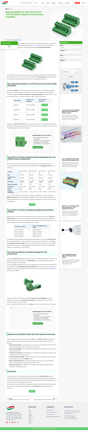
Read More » (64, 122)
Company (62, 50)
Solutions (30, 415)
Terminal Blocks (50, 410)
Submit (71, 76)
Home (29, 410)
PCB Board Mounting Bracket (53, 416)
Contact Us (30, 417)
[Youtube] (12, 422)
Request (30, 421)
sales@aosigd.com (71, 416)
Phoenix (47, 268)
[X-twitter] (18, 422)
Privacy (30, 419)
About (29, 411)
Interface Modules (50, 414)
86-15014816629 (71, 417)
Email (62, 55)
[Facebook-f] (9, 422)
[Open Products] (56, 3)
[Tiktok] (15, 422)
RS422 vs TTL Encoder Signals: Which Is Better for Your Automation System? (71, 207)
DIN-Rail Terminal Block (51, 412)
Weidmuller (54, 268)
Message (62, 60)
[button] (14, 40)
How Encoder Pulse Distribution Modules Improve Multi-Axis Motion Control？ (71, 111)
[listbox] (84, 3)
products (30, 413)
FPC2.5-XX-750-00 (37, 45)
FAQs (29, 423)
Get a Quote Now (38, 147)
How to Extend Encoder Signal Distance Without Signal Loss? (70, 159)
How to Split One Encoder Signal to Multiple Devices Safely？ (69, 256)
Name (62, 45)
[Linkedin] (7, 422)
